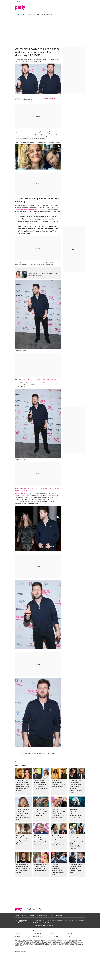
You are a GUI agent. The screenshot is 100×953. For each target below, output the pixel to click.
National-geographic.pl (38, 936)
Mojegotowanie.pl (37, 933)
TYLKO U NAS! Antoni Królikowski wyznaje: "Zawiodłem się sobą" (40, 379)
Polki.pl (52, 931)
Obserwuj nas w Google (49, 98)
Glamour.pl (17, 933)
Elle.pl (16, 931)
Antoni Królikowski (20, 493)
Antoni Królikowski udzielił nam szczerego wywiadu (28, 209)
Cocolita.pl (17, 936)
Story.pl (70, 936)
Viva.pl (69, 931)
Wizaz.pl (70, 933)
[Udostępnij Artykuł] (59, 98)
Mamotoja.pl (35, 931)
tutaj (27, 951)
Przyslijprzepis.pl (54, 936)
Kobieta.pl (53, 933)
